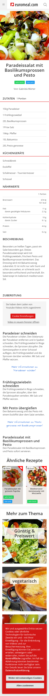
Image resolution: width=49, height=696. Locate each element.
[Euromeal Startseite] (24, 4)
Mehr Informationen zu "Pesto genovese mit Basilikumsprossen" (24, 423)
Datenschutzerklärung (17, 670)
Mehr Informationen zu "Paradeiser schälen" (24, 368)
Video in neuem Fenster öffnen (23, 322)
